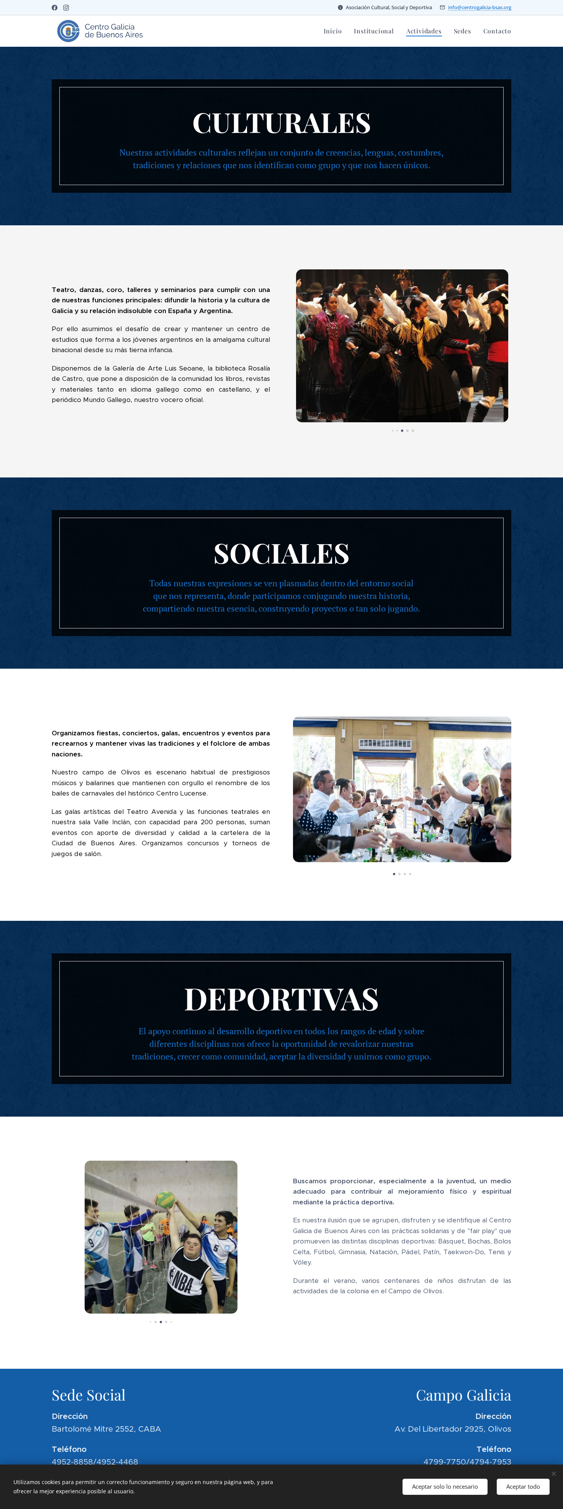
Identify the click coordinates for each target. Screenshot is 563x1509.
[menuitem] (335, 31)
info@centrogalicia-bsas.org (479, 7)
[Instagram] (66, 7)
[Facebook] (54, 7)
